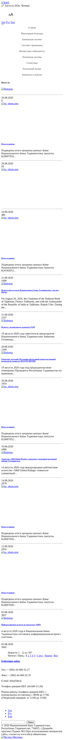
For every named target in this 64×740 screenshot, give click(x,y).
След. (40, 655)
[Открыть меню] (2, 24)
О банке (32, 27)
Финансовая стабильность (32, 51)
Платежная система (32, 57)
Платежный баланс (32, 69)
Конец (48, 655)
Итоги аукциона (8, 144)
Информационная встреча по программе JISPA (21, 625)
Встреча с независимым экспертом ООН (18, 327)
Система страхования (32, 45)
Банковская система (32, 39)
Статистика (32, 63)
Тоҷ (3, 22)
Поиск (31, 722)
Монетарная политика (32, 33)
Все (56, 655)
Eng (13, 22)
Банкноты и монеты (32, 75)
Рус (8, 22)
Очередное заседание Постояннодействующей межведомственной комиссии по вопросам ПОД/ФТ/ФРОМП (28, 360)
